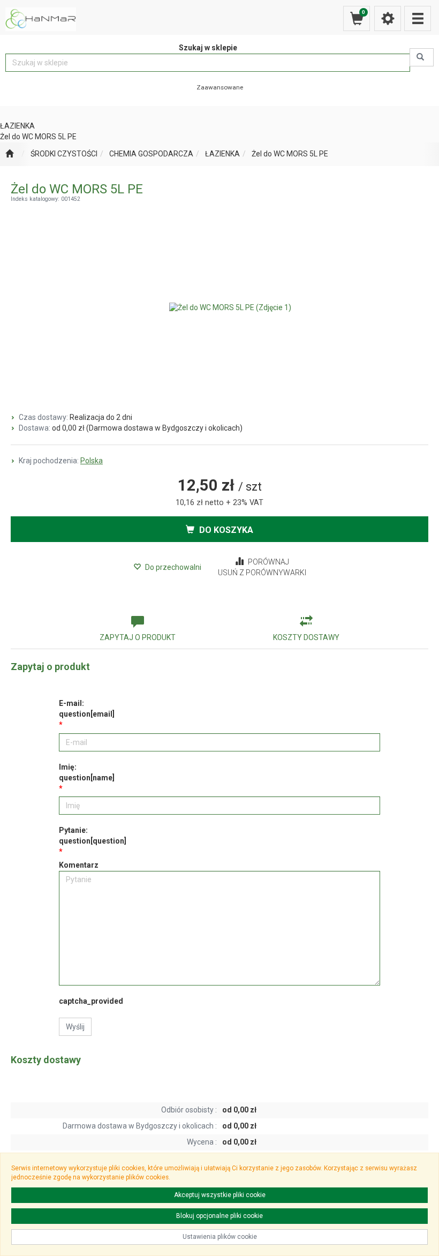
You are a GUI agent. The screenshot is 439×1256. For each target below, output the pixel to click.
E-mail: (87, 708)
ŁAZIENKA (222, 153)
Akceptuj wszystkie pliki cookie (220, 1195)
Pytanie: (92, 835)
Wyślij (75, 1026)
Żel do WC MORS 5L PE (290, 153)
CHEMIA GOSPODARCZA (151, 153)
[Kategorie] (417, 18)
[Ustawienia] (387, 18)
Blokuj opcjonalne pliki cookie (219, 1216)
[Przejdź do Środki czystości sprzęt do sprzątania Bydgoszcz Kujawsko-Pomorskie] (9, 154)
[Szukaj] (422, 57)
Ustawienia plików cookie (220, 1236)
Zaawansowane (219, 87)
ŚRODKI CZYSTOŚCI (64, 153)
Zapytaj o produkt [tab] (138, 637)
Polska (91, 460)
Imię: (87, 772)
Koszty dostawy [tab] (306, 637)
